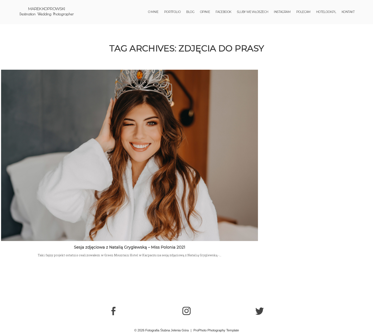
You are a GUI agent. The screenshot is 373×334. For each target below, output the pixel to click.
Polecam (303, 12)
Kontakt (347, 12)
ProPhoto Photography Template (216, 330)
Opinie (205, 12)
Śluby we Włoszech (252, 12)
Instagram (282, 12)
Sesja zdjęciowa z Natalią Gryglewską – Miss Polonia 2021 (129, 247)
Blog (190, 12)
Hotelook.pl (326, 12)
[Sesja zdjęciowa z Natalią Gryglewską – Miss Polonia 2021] (129, 155)
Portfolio (172, 12)
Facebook (223, 12)
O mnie (153, 12)
